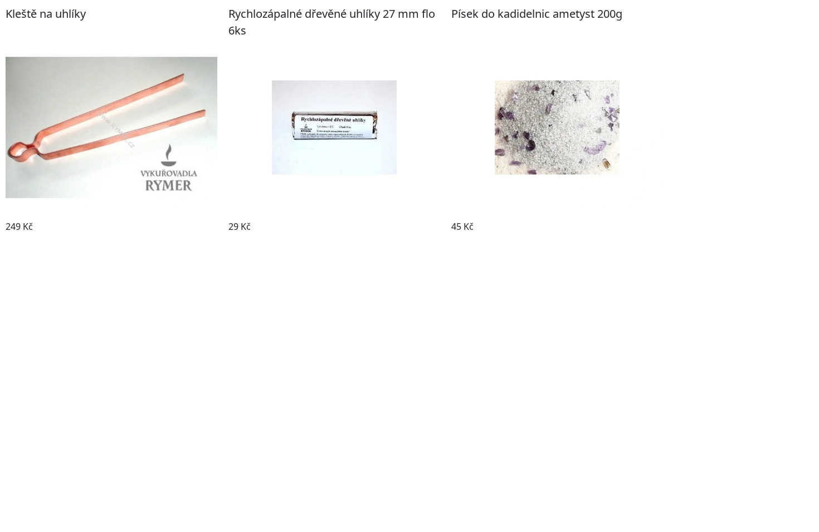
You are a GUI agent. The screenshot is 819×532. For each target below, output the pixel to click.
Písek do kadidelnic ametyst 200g (536, 13)
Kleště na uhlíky (46, 13)
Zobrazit (192, 226)
